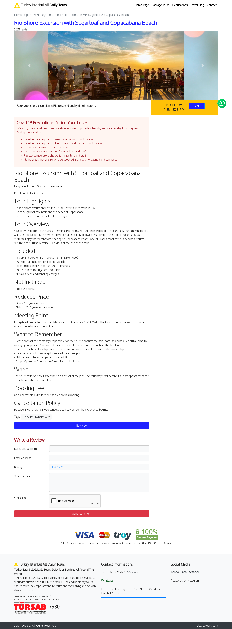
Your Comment (23, 476)
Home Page (142, 5)
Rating (18, 467)
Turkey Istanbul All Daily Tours (43, 5)
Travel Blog (197, 5)
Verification (21, 497)
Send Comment (81, 513)
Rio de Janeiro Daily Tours (36, 416)
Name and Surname (26, 448)
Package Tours (160, 5)
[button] (29, 65)
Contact (212, 5)
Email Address (22, 458)
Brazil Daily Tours (42, 15)
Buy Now (196, 106)
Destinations (180, 5)
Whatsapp (107, 580)
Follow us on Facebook (185, 572)
